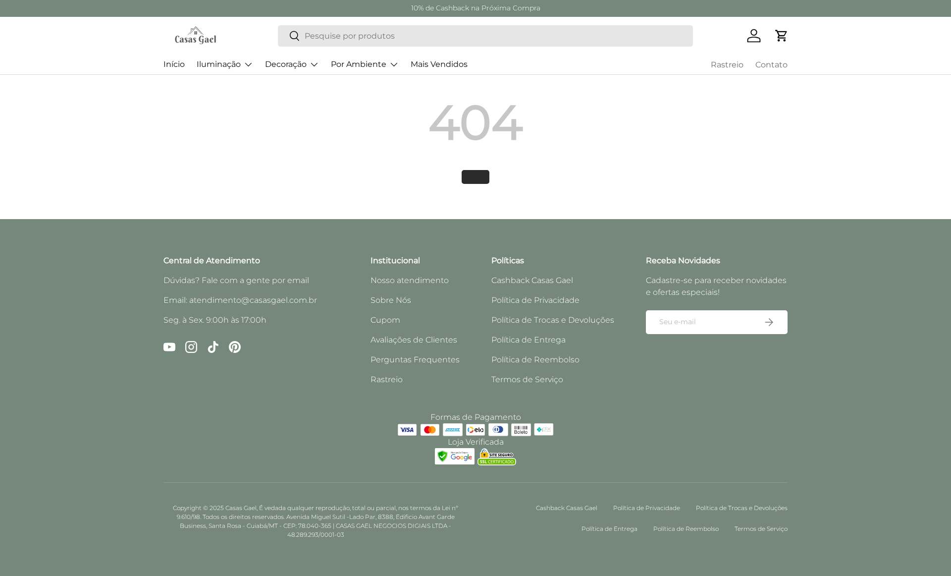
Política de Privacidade (535, 300)
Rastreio (727, 64)
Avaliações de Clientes (413, 340)
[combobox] (485, 36)
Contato (771, 64)
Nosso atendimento (409, 280)
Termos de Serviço (527, 379)
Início (174, 64)
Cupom (385, 320)
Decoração (286, 64)
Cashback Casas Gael (532, 280)
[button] (781, 36)
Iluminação (219, 64)
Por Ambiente (358, 64)
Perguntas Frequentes (415, 359)
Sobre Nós (390, 300)
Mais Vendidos (439, 64)
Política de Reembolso (535, 359)
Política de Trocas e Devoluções (552, 320)
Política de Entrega (528, 340)
